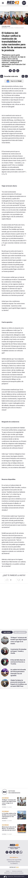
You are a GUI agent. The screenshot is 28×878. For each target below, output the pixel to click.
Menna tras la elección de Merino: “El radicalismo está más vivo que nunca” (9, 828)
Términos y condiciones (17, 871)
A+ (23, 76)
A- (26, 76)
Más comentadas (20, 632)
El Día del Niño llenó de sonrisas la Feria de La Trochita (17, 662)
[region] (14, 594)
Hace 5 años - (11, 27)
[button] (10, 70)
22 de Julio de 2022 (6, 26)
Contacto (7, 871)
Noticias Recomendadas (14, 792)
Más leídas (7, 632)
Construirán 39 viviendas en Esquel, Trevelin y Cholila (18, 651)
